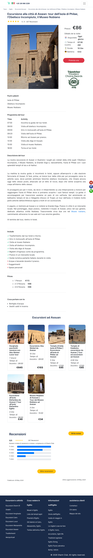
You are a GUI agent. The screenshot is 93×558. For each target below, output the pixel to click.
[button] (14, 3)
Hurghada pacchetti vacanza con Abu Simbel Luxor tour (14, 350)
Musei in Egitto (32, 510)
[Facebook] (91, 187)
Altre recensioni (46, 471)
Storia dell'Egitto (54, 514)
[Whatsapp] (91, 191)
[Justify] (84, 3)
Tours (5, 9)
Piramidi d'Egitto (33, 518)
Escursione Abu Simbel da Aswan (37, 348)
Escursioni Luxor (12, 521)
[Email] (91, 182)
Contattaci (73, 506)
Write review (76, 433)
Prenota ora (74, 60)
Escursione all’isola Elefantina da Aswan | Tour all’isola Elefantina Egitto (15, 402)
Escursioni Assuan (20, 9)
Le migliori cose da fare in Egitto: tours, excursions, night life (56, 530)
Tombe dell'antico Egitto (36, 530)
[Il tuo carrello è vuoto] (9, 3)
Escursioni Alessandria (14, 525)
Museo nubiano (78, 211)
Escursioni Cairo (11, 517)
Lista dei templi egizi (34, 514)
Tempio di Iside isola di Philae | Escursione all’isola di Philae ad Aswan (57, 351)
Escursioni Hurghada (13, 513)
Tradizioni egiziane (55, 538)
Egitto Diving (53, 542)
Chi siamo (73, 510)
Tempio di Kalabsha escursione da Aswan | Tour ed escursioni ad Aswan (77, 351)
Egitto (11, 9)
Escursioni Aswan (12, 529)
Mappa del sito (75, 513)
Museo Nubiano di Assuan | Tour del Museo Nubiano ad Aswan (37, 399)
